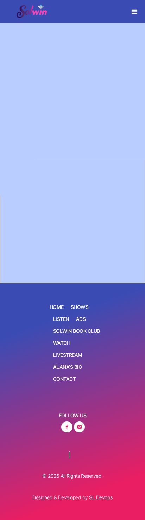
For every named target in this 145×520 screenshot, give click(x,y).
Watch (61, 343)
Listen (61, 319)
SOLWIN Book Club (76, 331)
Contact (64, 379)
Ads (81, 319)
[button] (134, 11)
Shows (80, 307)
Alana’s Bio (67, 367)
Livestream (67, 355)
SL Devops (101, 497)
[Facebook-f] (66, 426)
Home (57, 307)
